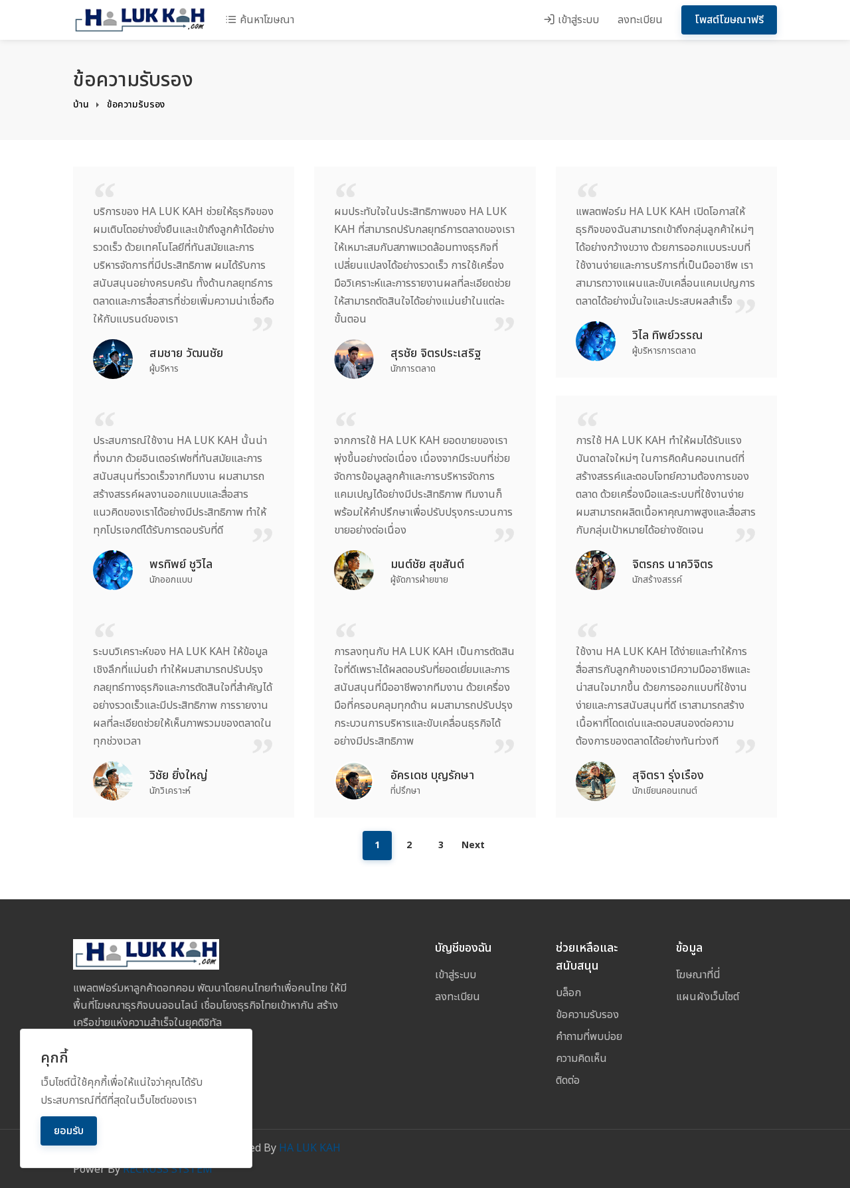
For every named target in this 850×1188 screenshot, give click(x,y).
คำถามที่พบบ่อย (589, 1037)
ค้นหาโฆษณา (265, 20)
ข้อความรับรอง (136, 104)
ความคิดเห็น (581, 1059)
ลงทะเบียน (640, 20)
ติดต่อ (568, 1080)
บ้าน (81, 104)
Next (473, 845)
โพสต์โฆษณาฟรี (729, 20)
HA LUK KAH (310, 1148)
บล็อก (568, 993)
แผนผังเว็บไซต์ (707, 997)
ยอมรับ (69, 1131)
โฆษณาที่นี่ (698, 975)
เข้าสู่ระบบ (577, 20)
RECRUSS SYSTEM (167, 1169)
